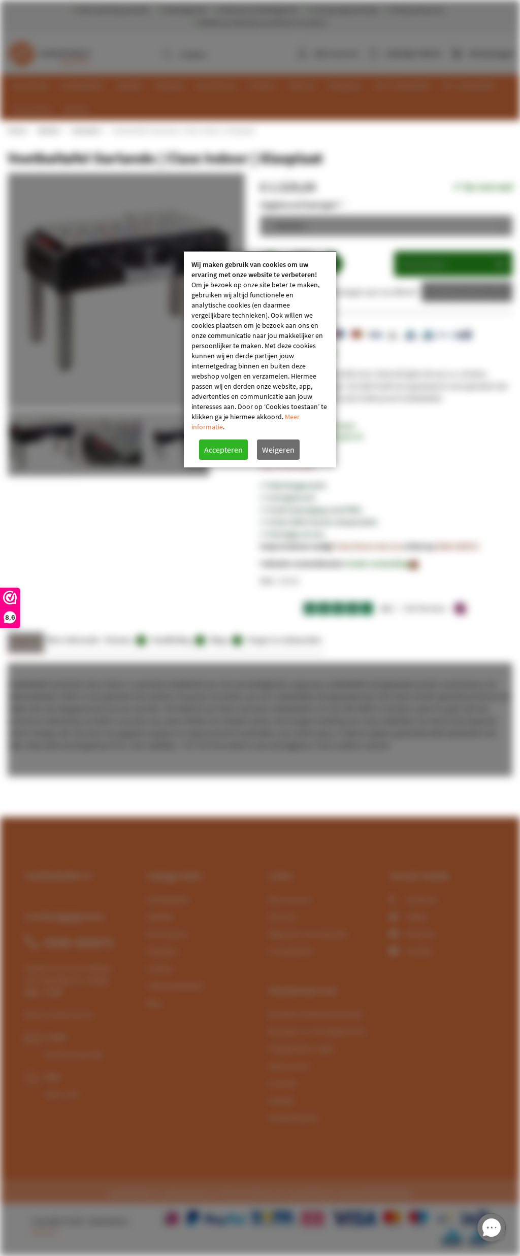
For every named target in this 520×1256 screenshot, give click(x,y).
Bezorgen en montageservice (317, 1031)
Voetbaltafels (168, 899)
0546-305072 (457, 546)
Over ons (283, 916)
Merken (49, 130)
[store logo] (51, 51)
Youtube (419, 951)
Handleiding (176, 639)
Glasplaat (162, 951)
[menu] (264, 97)
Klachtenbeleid (293, 1117)
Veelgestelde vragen (302, 1048)
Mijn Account (290, 899)
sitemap (43, 1231)
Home (17, 130)
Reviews (124, 639)
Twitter (417, 916)
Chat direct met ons (369, 546)
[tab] (26, 642)
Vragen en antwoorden (284, 639)
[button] (108, 443)
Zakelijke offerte (459, 292)
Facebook (421, 899)
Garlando (86, 130)
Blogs (224, 639)
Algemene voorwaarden (308, 934)
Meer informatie (73, 639)
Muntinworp (167, 934)
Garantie (282, 1083)
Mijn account (336, 53)
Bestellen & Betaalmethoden (316, 1014)
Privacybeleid (290, 951)
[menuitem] (31, 86)
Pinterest (420, 934)
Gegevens (26, 639)
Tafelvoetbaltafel (174, 985)
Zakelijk (159, 916)
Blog (153, 1003)
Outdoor (160, 968)
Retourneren (289, 1066)
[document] (260, 359)
